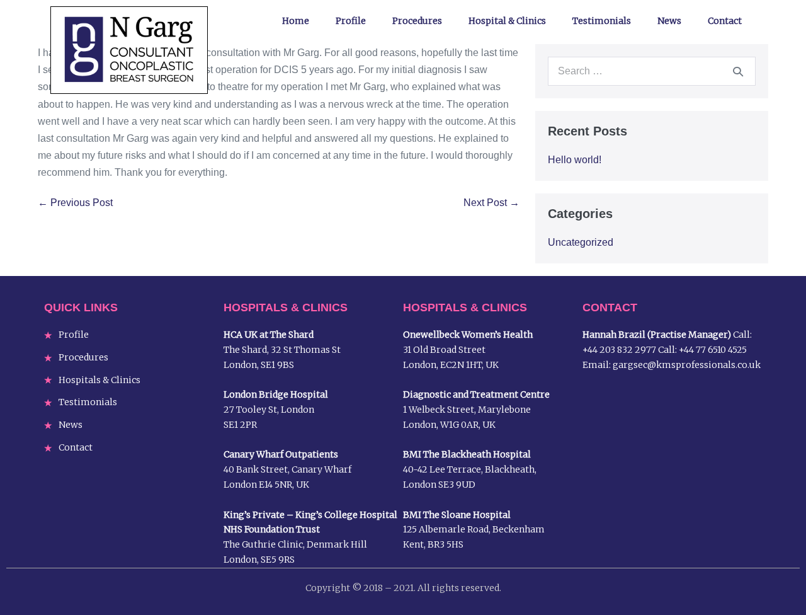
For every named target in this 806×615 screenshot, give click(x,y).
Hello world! (574, 159)
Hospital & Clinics (507, 20)
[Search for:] (652, 71)
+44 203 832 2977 (619, 349)
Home (295, 20)
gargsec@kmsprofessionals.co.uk (687, 365)
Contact (725, 20)
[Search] (738, 71)
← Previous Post (75, 202)
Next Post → (491, 202)
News (669, 20)
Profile (351, 20)
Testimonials (601, 20)
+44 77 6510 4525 (713, 349)
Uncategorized (580, 242)
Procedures (417, 20)
